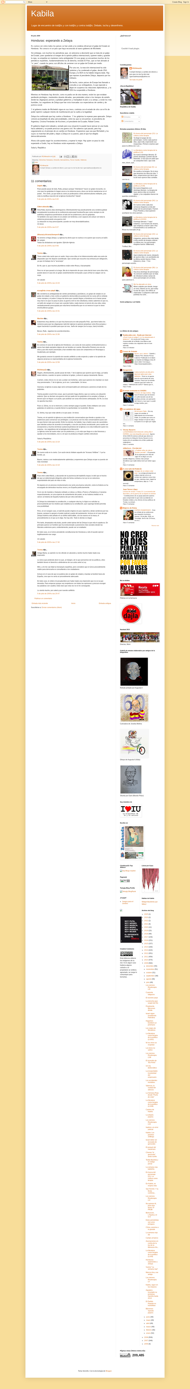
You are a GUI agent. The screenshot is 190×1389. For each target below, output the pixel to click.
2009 (146, 963)
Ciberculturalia (43, 207)
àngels (40, 186)
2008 (146, 1337)
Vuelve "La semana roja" (152, 1268)
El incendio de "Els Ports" (151, 1061)
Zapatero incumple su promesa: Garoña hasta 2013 (152, 1294)
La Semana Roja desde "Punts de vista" (152, 1095)
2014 (146, 947)
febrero (149, 1330)
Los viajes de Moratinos (151, 1029)
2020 (146, 927)
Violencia (83, 160)
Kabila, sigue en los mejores (152, 1286)
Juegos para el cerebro (127, 902)
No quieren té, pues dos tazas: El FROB (151, 1207)
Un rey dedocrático (151, 1067)
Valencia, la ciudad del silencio (151, 1088)
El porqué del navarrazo (151, 1148)
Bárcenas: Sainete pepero (150, 1311)
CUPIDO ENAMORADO (143, 510)
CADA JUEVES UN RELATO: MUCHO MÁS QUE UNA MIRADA (144, 374)
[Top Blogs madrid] (127, 871)
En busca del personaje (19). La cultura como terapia (146, 235)
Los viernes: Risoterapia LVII (151, 1122)
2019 (146, 931)
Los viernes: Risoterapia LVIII (151, 1055)
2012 (146, 953)
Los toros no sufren (150, 1049)
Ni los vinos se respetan (151, 1044)
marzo (148, 1327)
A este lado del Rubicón (132, 469)
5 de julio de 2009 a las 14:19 (48, 465)
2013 (146, 950)
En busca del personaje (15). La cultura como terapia (146, 134)
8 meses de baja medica (143, 393)
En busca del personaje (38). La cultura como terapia (146, 268)
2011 (146, 957)
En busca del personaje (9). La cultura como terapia (145, 168)
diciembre (150, 966)
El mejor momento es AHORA (134, 391)
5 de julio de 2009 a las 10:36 (48, 334)
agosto (149, 979)
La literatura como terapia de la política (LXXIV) (152, 1036)
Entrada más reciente (40, 603)
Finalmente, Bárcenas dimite (150, 1008)
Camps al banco (152, 1238)
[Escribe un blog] (67, 156)
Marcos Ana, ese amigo (152, 1273)
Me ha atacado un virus (142, 284)
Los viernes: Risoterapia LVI (151, 1198)
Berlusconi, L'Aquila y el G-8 (151, 1215)
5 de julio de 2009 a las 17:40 (48, 542)
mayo (148, 1320)
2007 (146, 1341)
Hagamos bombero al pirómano (151, 1023)
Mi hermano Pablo (141, 411)
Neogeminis (127, 370)
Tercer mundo (75, 160)
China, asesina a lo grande (152, 1228)
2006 (146, 1344)
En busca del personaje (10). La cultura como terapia (146, 252)
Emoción (57, 160)
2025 (146, 914)
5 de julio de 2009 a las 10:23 (48, 283)
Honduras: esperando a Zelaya (151, 1262)
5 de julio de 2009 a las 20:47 (48, 594)
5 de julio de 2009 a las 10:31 (48, 311)
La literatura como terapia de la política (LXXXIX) (145, 218)
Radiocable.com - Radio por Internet (137, 335)
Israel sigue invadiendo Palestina (151, 1016)
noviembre (150, 969)
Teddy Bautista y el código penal (152, 1162)
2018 (146, 934)
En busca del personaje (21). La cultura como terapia (152, 1176)
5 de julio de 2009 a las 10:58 (48, 362)
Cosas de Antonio (130, 351)
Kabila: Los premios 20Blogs (150, 1135)
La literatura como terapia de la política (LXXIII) (152, 1103)
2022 (146, 921)
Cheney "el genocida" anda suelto (151, 1154)
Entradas (126, 117)
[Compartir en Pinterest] (75, 156)
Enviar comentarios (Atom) (52, 607)
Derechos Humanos (46, 160)
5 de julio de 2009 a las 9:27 (48, 227)
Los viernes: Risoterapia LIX (151, 987)
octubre (149, 973)
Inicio (73, 603)
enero (148, 1333)
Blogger (109, 1371)
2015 (146, 944)
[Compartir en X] (70, 156)
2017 (146, 937)
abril (148, 1323)
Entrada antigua (105, 603)
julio (148, 982)
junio (148, 1317)
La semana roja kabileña (152, 1168)
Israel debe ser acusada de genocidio (151, 1142)
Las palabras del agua (131, 409)
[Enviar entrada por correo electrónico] (60, 156)
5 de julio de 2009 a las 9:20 (48, 199)
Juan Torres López (130, 489)
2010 (146, 960)
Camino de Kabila (150, 1111)
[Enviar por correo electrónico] (65, 156)
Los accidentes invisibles (151, 1081)
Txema (40, 253)
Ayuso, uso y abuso (141, 353)
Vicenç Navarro (129, 430)
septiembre (150, 976)
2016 (146, 940)
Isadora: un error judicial (152, 1128)
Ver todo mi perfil (135, 80)
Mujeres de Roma (130, 508)
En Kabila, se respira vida (151, 1185)
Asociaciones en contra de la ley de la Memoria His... (152, 1244)
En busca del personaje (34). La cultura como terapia (146, 201)
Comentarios (128, 121)
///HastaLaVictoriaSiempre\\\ (48, 235)
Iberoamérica (64, 160)
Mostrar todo (155, 525)
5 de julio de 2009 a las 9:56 (48, 246)
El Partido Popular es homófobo (151, 1303)
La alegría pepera (149, 1116)
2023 (146, 917)
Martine (40, 318)
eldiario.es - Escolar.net (132, 448)
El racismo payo (152, 998)
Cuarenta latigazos (150, 993)
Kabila (42, 13)
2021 (146, 924)
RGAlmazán (42, 370)
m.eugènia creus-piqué (46, 291)
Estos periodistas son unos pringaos (152, 1222)
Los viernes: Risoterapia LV (151, 1280)
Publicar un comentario (43, 598)
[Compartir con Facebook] (73, 156)
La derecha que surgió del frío (152, 1002)
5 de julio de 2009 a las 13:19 (48, 442)
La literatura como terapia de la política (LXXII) (152, 1253)
